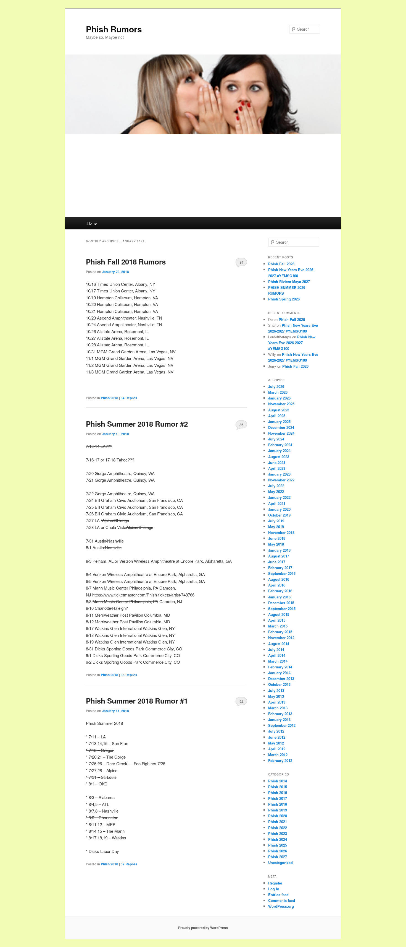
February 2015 (280, 631)
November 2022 (281, 479)
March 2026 (278, 392)
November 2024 (281, 433)
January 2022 (279, 497)
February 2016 (280, 590)
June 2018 (276, 538)
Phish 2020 (277, 815)
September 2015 (282, 608)
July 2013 (276, 690)
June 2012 (276, 737)
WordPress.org (281, 906)
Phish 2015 (277, 786)
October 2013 (279, 684)
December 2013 (281, 678)
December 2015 (281, 602)
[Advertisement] (203, 175)
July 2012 (276, 731)
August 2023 (278, 456)
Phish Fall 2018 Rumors (126, 261)
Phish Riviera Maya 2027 (289, 281)
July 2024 (276, 439)
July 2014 (276, 649)
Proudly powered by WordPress (203, 927)
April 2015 (276, 620)
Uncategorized (280, 862)
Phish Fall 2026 (281, 263)
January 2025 (279, 421)
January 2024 (279, 450)
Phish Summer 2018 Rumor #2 (137, 424)
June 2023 (276, 462)
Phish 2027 (277, 856)
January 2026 (279, 398)
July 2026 (276, 386)
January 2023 (279, 474)
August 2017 (278, 556)
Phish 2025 (277, 845)
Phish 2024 (277, 839)
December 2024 (281, 427)
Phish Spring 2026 (284, 299)
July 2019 (276, 520)
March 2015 (278, 626)
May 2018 (276, 544)
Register (275, 883)
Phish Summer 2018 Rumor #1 (137, 701)
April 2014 (276, 655)
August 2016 (278, 579)
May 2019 (276, 526)
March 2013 (278, 707)
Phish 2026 (277, 850)
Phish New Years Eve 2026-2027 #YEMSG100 (291, 342)
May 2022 (276, 491)
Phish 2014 (277, 780)
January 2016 (279, 597)
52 (241, 701)
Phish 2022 (277, 827)
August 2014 (278, 643)
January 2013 (279, 719)
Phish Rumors (114, 29)
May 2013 (276, 696)
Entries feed (278, 894)
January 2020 (279, 509)
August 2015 (278, 614)
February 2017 (280, 567)
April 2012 (276, 748)
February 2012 (280, 760)
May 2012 (276, 743)
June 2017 (276, 561)
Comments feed (281, 900)
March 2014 (278, 661)
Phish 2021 (277, 821)
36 (241, 424)
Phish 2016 (277, 792)
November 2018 (281, 532)
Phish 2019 (277, 810)
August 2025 (278, 409)
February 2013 (280, 713)
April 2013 (276, 702)
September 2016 (282, 573)
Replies (129, 397)
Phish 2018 (109, 397)
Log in (273, 888)
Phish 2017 (277, 798)
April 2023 (276, 468)
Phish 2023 (277, 833)
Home (92, 223)
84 (241, 262)
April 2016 (276, 585)
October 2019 (279, 515)
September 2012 (282, 725)
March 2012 (278, 754)
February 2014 (280, 667)
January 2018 (279, 550)
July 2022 (276, 485)
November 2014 (281, 637)
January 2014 (279, 672)
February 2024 (280, 444)
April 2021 (276, 503)
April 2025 (276, 415)
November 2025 (281, 403)
